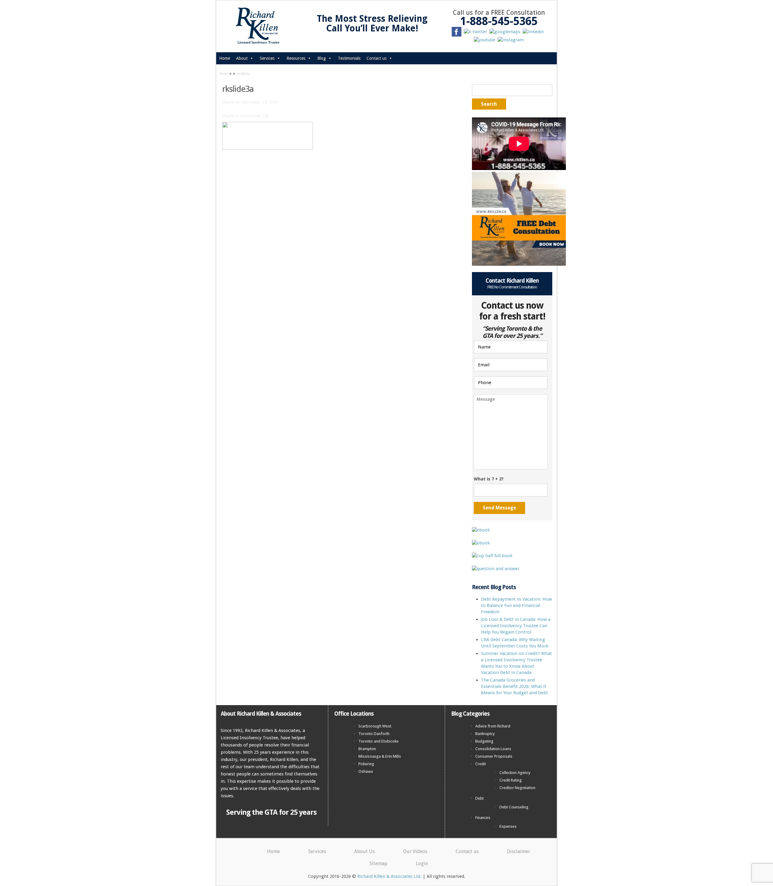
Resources (296, 58)
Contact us (376, 58)
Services (267, 58)
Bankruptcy (485, 733)
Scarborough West (374, 726)
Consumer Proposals (493, 756)
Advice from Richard (492, 726)
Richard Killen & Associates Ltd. (389, 876)
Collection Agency (515, 772)
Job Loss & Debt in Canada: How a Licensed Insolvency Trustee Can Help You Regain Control (515, 626)
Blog (321, 58)
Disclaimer (518, 851)
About (242, 58)
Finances (482, 817)
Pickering (366, 764)
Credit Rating (510, 780)
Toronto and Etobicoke (378, 741)
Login (422, 863)
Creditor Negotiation (517, 787)
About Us (364, 851)
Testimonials (349, 58)
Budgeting (484, 741)
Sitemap (378, 863)
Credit (480, 764)
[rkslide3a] (267, 135)
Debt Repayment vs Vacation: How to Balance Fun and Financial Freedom (516, 605)
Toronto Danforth (374, 733)
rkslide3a (243, 73)
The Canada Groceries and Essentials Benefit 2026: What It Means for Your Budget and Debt (514, 686)
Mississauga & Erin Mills (379, 756)
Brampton (367, 748)
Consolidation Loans (493, 748)
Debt (479, 798)
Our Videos (415, 851)
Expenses (508, 826)
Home (224, 58)
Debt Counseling (513, 807)
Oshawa (365, 771)
